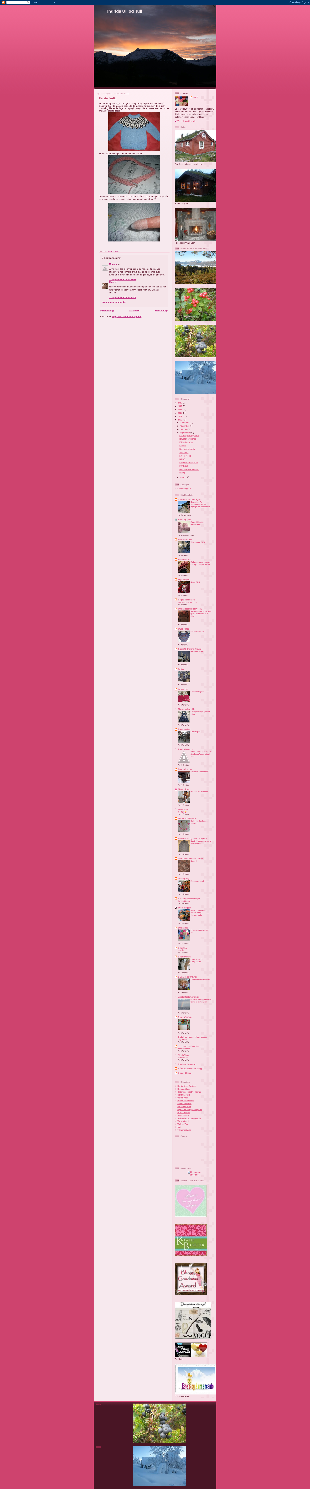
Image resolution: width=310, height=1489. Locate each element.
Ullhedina (182, 948)
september (185, 433)
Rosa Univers (184, 957)
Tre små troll (183, 1121)
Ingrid (195, 97)
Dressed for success (199, 792)
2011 (180, 410)
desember (185, 422)
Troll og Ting (183, 879)
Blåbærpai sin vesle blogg (190, 1069)
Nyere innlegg (107, 310)
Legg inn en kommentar (114, 302)
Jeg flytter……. (184, 1040)
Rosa (111, 282)
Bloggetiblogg (183, 1089)
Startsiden (134, 310)
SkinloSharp (183, 1055)
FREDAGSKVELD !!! (188, 463)
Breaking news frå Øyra (189, 899)
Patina (181, 669)
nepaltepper (183, 580)
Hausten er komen (187, 439)
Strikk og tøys (184, 520)
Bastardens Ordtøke (187, 977)
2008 (180, 420)
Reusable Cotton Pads (187, 602)
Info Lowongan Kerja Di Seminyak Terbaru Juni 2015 (201, 754)
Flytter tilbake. (184, 1049)
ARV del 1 (183, 452)
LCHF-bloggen (184, 908)
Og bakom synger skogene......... (192, 1037)
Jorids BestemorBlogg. (188, 997)
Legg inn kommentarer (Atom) (127, 316)
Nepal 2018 (195, 582)
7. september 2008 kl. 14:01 (122, 297)
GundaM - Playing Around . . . (191, 649)
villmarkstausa (184, 1130)
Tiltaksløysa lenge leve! (200, 979)
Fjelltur (182, 446)
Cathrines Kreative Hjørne (190, 499)
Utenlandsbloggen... (187, 1064)
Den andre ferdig (187, 449)
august (183, 477)
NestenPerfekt (184, 1017)
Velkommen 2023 (198, 542)
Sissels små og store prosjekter (192, 838)
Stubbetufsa (183, 629)
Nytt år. (181, 950)
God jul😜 (182, 812)
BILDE (182, 459)
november (185, 426)
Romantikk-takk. (185, 749)
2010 (180, 413)
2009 (180, 416)
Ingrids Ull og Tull (124, 11)
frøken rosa (182, 1098)
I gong (182, 473)
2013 (180, 403)
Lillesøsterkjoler (197, 692)
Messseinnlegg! (197, 881)
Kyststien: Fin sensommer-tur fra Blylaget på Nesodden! (200, 504)
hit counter (194, 1175)
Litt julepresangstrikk (189, 435)
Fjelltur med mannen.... (200, 772)
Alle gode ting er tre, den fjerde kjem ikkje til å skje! (201, 613)
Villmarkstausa (185, 540)
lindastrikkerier (185, 769)
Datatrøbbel (183, 1058)
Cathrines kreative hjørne (189, 1092)
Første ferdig (185, 456)
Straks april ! (196, 732)
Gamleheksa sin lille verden (190, 858)
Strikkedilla (183, 928)
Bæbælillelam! (184, 901)
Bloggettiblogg (184, 1073)
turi (179, 1127)
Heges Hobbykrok (186, 600)
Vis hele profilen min (186, 121)
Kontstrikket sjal (197, 631)
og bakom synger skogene (189, 1109)
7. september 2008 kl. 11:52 (122, 279)
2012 (180, 406)
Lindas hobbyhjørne (187, 818)
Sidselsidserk (184, 560)
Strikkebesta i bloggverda (190, 609)
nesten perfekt (184, 1106)
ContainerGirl (184, 729)
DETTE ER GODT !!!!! (189, 469)
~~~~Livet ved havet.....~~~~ (191, 1046)
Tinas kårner (184, 789)
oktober (183, 429)
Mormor (113, 264)
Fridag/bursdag (186, 442)
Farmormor (183, 809)
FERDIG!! (183, 466)
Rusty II (194, 861)
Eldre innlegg (161, 310)
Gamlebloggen (184, 489)
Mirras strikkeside (186, 709)
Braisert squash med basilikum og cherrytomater (199, 912)
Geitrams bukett (197, 651)
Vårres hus (183, 689)
